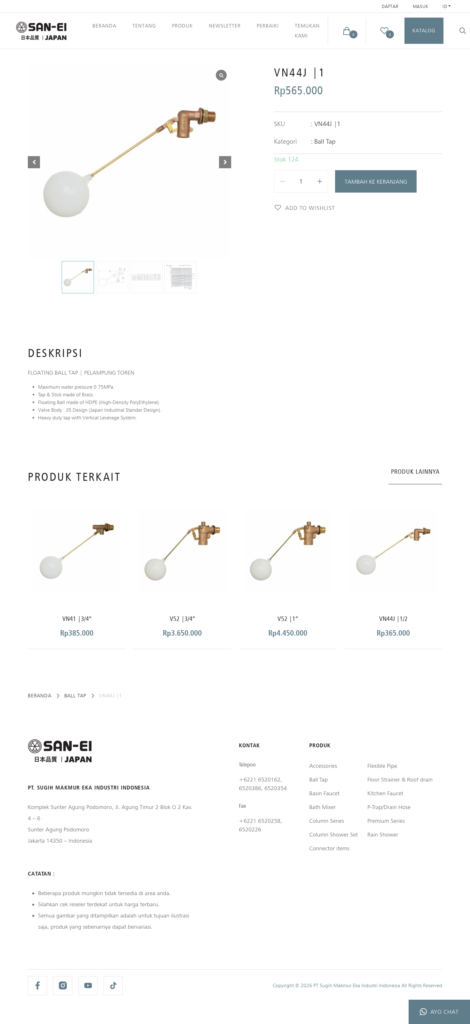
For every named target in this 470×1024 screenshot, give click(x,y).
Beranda (104, 26)
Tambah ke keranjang (376, 181)
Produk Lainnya (415, 471)
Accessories (323, 765)
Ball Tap (324, 141)
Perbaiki (268, 26)
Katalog (423, 31)
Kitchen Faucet (385, 793)
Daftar (390, 6)
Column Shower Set (333, 834)
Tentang (144, 26)
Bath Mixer (322, 807)
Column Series (326, 820)
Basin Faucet (324, 793)
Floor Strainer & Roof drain (400, 779)
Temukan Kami (307, 31)
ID (445, 6)
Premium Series (386, 820)
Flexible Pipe (382, 765)
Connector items (329, 848)
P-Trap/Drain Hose (389, 807)
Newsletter (225, 26)
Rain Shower (382, 834)
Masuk (421, 6)
